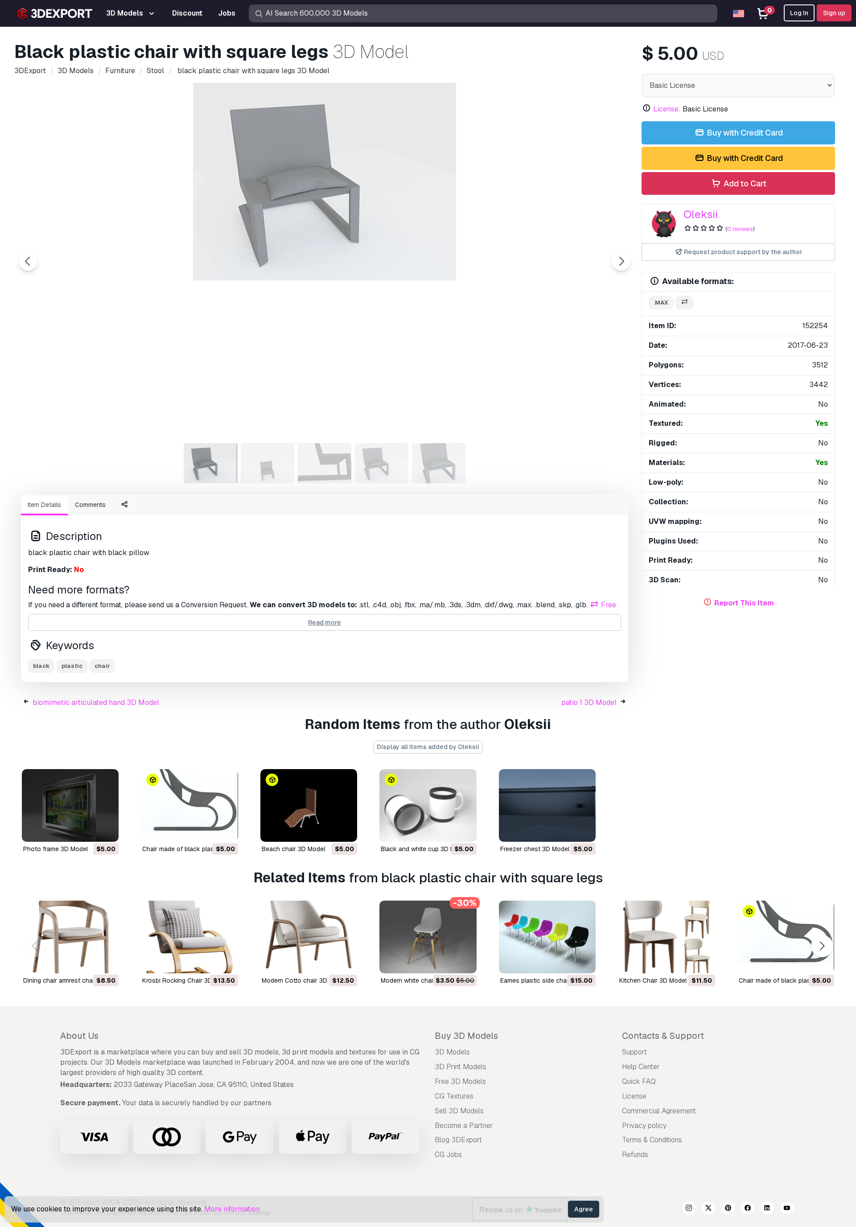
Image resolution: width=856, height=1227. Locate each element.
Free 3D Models (460, 1081)
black (41, 666)
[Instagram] (689, 1209)
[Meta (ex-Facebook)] (748, 1209)
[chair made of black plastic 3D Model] (189, 805)
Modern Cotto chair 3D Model (304, 980)
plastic (72, 666)
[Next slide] (621, 261)
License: (667, 109)
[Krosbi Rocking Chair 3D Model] (189, 937)
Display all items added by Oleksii (428, 747)
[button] (822, 946)
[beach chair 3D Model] (308, 805)
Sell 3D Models (459, 1111)
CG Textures (454, 1096)
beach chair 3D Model (293, 849)
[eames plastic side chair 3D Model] (547, 937)
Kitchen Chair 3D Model (653, 980)
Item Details (44, 505)
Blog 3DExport (458, 1140)
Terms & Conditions (652, 1140)
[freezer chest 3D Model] (547, 805)
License (634, 1096)
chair (102, 666)
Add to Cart (744, 183)
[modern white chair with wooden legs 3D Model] (427, 937)
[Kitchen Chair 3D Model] (666, 937)
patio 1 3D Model (589, 702)
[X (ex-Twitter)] (708, 1209)
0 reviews (740, 229)
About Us (79, 1036)
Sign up (834, 13)
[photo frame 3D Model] (70, 805)
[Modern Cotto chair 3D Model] (308, 937)
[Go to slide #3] (324, 463)
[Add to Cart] (87, 829)
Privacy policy (644, 1125)
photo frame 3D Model (55, 849)
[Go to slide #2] (267, 463)
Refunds (635, 1154)
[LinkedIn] (767, 1209)
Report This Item (744, 603)
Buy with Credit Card (744, 133)
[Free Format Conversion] (684, 302)
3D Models (452, 1052)
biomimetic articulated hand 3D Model (96, 702)
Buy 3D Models (466, 1036)
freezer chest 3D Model (534, 849)
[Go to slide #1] (210, 463)
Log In (799, 13)
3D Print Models (460, 1066)
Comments (90, 505)
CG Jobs (448, 1154)
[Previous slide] (28, 261)
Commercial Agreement (659, 1111)
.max (661, 302)
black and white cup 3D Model (424, 849)
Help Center (641, 1066)
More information (232, 1209)
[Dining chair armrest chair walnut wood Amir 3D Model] (70, 937)
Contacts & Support (663, 1036)
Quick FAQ (639, 1081)
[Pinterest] (728, 1209)
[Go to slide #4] (381, 463)
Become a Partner (464, 1125)
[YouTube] (787, 1209)
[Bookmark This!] (106, 829)
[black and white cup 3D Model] (427, 805)
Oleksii (700, 214)
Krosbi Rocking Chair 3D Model (186, 980)
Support (634, 1052)
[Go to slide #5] (438, 463)
